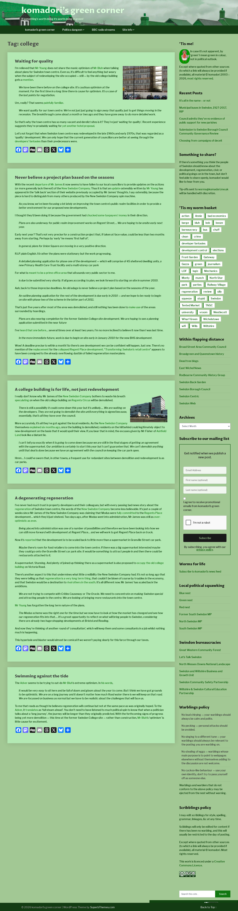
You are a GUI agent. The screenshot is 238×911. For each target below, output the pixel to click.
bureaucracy (189, 229)
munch (199, 277)
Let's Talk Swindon (190, 657)
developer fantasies (193, 243)
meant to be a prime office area (48, 272)
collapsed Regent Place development (80, 349)
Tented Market (191, 305)
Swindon (216, 298)
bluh (197, 222)
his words (106, 682)
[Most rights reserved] (187, 876)
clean (185, 236)
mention (28, 79)
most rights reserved (200, 78)
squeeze (187, 298)
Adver (24, 682)
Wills (194, 326)
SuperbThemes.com (102, 907)
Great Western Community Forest (200, 650)
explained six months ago (45, 427)
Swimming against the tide (41, 676)
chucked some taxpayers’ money (107, 215)
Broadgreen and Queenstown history (201, 353)
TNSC (209, 305)
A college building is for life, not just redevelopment (67, 389)
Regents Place (153, 512)
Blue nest (185, 593)
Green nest (186, 600)
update (116, 188)
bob (207, 222)
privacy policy (204, 549)
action (185, 215)
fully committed (126, 512)
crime (197, 236)
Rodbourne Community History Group (202, 375)
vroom (204, 312)
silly (219, 291)
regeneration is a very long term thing (68, 578)
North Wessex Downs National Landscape (204, 664)
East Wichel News (190, 368)
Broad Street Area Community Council (202, 346)
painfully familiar (53, 102)
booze (219, 222)
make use (134, 307)
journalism (214, 264)
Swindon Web (187, 403)
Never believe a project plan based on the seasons (64, 177)
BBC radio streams (103, 29)
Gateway (209, 257)
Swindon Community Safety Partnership (203, 682)
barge (185, 222)
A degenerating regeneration (44, 498)
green (198, 264)
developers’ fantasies (28, 141)
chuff (216, 229)
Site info (127, 29)
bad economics (217, 215)
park (184, 284)
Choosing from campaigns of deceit (200, 140)
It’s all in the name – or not (194, 100)
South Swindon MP (190, 628)
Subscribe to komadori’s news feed (200, 571)
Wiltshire (208, 326)
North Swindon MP (190, 621)
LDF (184, 270)
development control (194, 250)
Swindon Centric (189, 396)
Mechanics (210, 270)
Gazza (185, 264)
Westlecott (220, 312)
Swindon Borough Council (194, 389)
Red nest (184, 607)
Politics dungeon (72, 29)
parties (197, 284)
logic (195, 270)
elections (218, 250)
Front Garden (190, 257)
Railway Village (216, 284)
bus (205, 229)
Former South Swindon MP (195, 614)
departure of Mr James (48, 184)
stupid (201, 298)
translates (31, 709)
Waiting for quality (34, 61)
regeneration (23, 509)
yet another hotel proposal (78, 125)
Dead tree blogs (188, 361)
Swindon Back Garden (192, 382)
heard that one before (33, 330)
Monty (186, 277)
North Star (216, 277)
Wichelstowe (211, 319)
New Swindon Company (76, 188)
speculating (22, 400)
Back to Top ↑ (208, 907)
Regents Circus (81, 400)
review (207, 291)
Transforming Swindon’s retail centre (127, 349)
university (188, 312)
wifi (184, 326)
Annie (198, 215)
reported (30, 539)
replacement (41, 349)
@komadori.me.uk (213, 189)
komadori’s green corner (72, 10)
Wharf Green (189, 319)
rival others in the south (81, 582)
